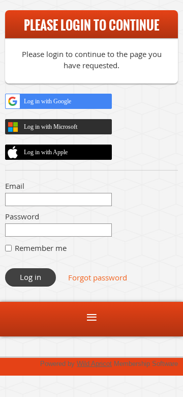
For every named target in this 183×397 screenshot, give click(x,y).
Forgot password (97, 277)
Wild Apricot (94, 363)
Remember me (41, 248)
